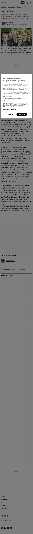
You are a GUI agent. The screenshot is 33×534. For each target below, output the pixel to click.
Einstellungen (10, 114)
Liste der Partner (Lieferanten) (9, 109)
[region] (16, 96)
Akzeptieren (21, 114)
